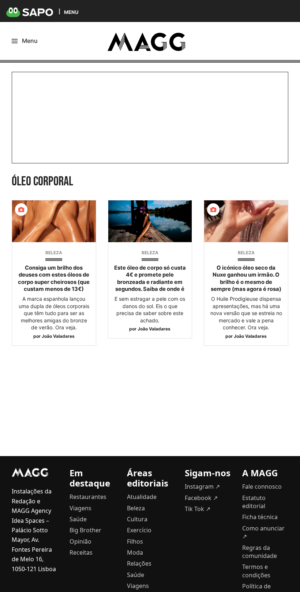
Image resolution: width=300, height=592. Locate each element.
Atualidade (142, 497)
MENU (71, 12)
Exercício (139, 530)
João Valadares (58, 336)
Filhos (135, 541)
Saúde (78, 519)
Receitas (81, 552)
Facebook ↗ (201, 498)
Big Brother (85, 530)
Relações (139, 563)
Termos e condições (256, 571)
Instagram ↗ (202, 486)
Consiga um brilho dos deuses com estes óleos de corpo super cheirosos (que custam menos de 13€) (54, 278)
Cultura (137, 519)
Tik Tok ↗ (197, 509)
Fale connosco (262, 486)
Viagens (80, 508)
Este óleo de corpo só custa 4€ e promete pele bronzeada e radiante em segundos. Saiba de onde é (150, 278)
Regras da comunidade (259, 552)
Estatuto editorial (254, 502)
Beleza (53, 252)
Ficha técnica (260, 517)
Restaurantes (88, 497)
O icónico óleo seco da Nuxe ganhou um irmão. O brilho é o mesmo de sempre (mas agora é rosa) (246, 278)
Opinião (80, 541)
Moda (135, 552)
